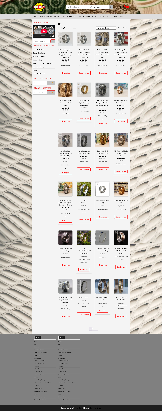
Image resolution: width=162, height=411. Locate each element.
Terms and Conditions (40, 399)
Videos (37, 385)
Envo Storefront (95, 408)
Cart (35, 344)
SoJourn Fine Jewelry (39, 397)
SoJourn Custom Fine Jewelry (43, 63)
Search (51, 83)
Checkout (36, 347)
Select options (65, 73)
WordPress (79, 408)
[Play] (35, 36)
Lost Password (39, 369)
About (109, 16)
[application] (44, 31)
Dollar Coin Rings (65, 65)
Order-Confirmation (39, 374)
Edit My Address (39, 363)
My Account (37, 358)
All (126, 28)
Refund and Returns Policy (41, 391)
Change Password (40, 360)
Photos (101, 16)
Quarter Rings (65, 113)
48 (123, 28)
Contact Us (118, 16)
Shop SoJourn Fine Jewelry (49, 16)
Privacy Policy (38, 388)
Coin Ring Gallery (40, 380)
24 (121, 28)
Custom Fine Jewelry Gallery (43, 382)
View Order (38, 371)
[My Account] (121, 7)
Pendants (36, 70)
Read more (84, 270)
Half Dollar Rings (102, 65)
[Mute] (50, 36)
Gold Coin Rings (84, 111)
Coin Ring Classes (68, 16)
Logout (37, 366)
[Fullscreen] (53, 36)
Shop (34, 16)
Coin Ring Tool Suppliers (87, 16)
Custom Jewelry (102, 303)
